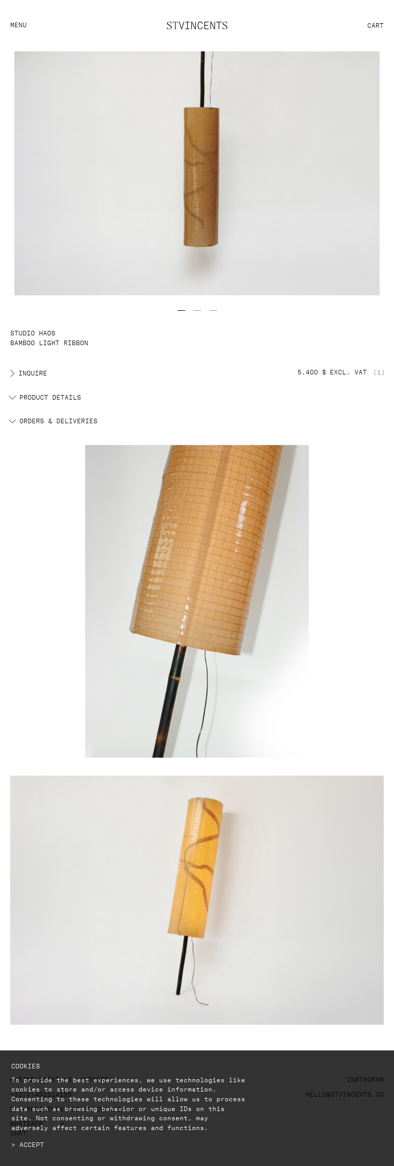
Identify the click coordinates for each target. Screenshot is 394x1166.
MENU (18, 24)
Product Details (50, 396)
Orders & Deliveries (58, 420)
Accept (31, 1144)
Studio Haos (32, 332)
